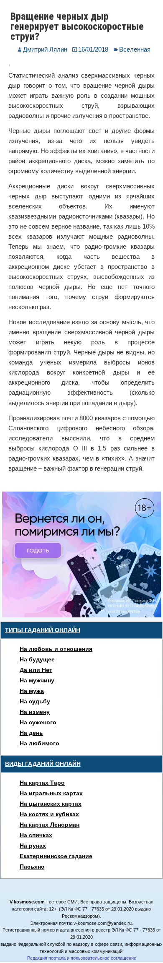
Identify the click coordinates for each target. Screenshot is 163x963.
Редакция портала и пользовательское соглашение (81, 957)
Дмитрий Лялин (45, 49)
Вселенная (134, 49)
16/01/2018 (93, 49)
